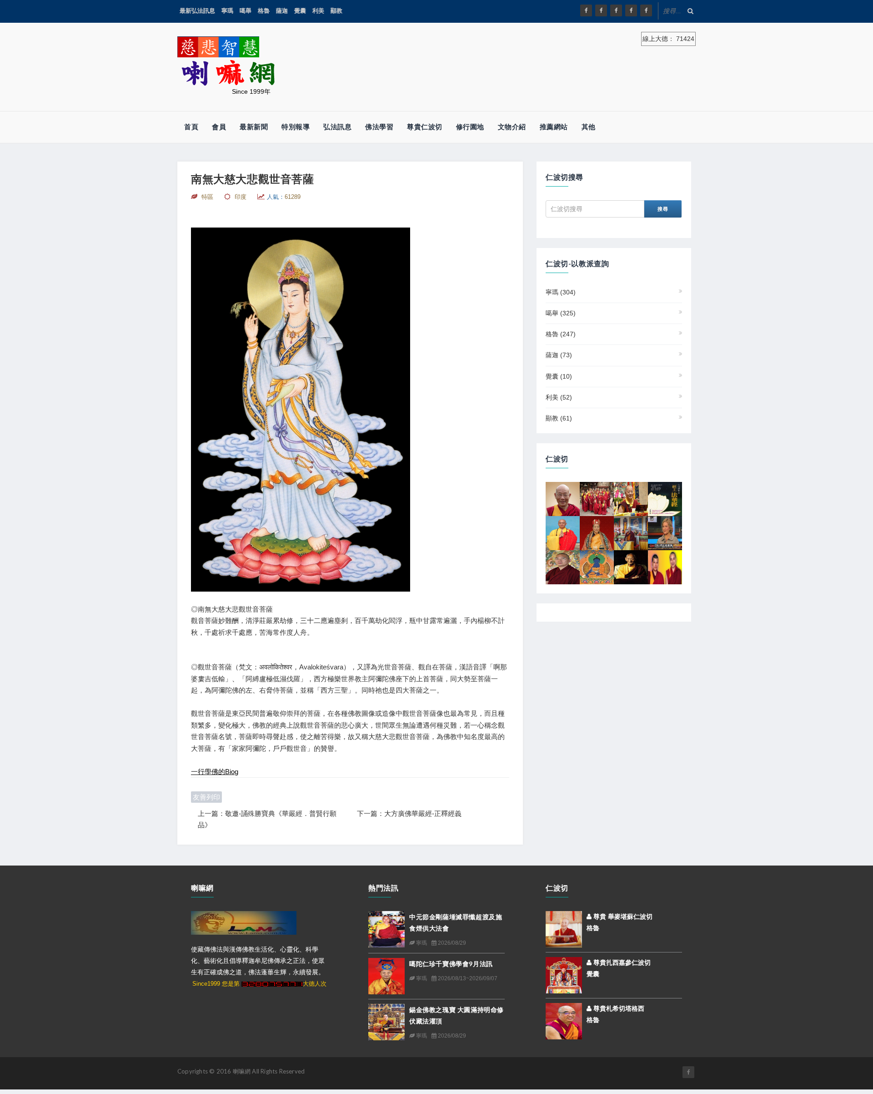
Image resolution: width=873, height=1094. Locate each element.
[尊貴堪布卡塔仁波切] (631, 498)
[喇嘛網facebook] (688, 1072)
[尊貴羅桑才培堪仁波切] (563, 498)
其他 (589, 127)
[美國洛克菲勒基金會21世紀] (665, 532)
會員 (219, 127)
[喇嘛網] (631, 10)
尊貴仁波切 (424, 127)
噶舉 (245, 10)
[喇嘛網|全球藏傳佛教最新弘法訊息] (616, 10)
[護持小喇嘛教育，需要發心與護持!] (597, 498)
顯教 (336, 10)
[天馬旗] (597, 566)
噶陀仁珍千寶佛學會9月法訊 (451, 963)
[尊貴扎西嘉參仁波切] (564, 974)
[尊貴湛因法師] (563, 532)
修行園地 (470, 127)
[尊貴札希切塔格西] (564, 1020)
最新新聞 (254, 127)
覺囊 (300, 10)
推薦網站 (554, 127)
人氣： (284, 196)
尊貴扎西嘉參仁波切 (621, 962)
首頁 (191, 127)
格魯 (264, 10)
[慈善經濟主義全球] (646, 10)
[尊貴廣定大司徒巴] (597, 532)
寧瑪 (227, 10)
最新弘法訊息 (197, 10)
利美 (318, 10)
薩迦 (282, 10)
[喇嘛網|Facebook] (586, 10)
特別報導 (295, 127)
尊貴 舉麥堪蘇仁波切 (622, 916)
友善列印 (206, 797)
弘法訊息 (337, 127)
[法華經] (665, 498)
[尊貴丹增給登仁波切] (631, 532)
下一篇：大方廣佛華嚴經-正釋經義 (409, 813)
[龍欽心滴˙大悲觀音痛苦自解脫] (665, 566)
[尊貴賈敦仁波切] (563, 566)
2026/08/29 (451, 943)
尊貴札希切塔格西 (618, 1008)
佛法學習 (379, 127)
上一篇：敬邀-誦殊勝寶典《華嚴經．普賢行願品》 (267, 819)
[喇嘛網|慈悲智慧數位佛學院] (601, 10)
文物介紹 (512, 127)
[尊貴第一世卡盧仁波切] (631, 566)
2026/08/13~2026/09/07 (466, 978)
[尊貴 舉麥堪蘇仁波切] (564, 928)
